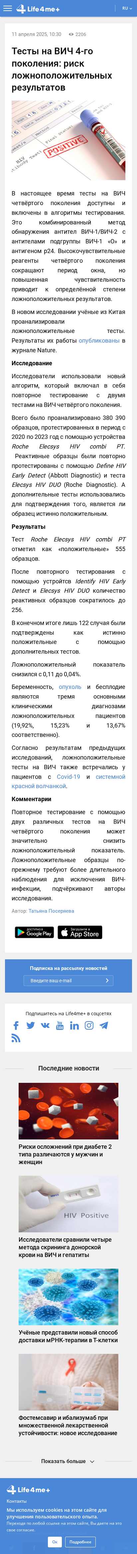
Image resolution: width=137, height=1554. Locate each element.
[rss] (16, 1039)
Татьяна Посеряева (51, 911)
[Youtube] (60, 1026)
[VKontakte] (45, 1026)
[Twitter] (30, 1026)
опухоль (70, 686)
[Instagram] (89, 1026)
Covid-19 (68, 776)
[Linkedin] (74, 1026)
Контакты (17, 1500)
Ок (55, 1542)
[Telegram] (103, 1026)
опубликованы (99, 340)
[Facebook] (16, 1026)
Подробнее (80, 1542)
